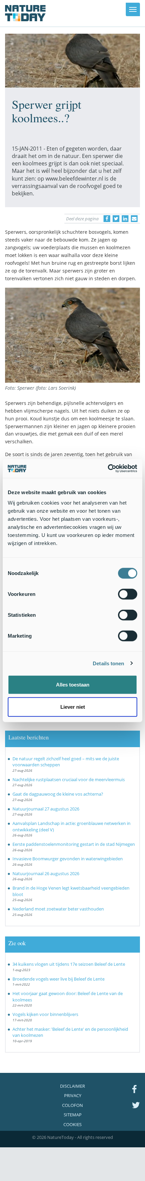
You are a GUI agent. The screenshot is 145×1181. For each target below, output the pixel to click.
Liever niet (72, 706)
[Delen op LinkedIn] (125, 218)
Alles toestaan (72, 685)
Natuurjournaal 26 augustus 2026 (45, 873)
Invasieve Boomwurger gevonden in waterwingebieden (67, 859)
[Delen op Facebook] (107, 218)
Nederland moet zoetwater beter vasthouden (58, 909)
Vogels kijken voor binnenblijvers (45, 1014)
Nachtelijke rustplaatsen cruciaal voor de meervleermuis (68, 779)
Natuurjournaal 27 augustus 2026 (45, 809)
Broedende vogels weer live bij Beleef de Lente (58, 979)
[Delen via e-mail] (134, 218)
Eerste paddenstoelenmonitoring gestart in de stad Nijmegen (73, 844)
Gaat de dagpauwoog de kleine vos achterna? (57, 794)
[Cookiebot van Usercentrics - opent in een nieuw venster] (107, 468)
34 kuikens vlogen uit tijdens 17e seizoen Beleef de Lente (68, 964)
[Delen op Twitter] (116, 218)
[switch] (127, 594)
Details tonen (108, 663)
